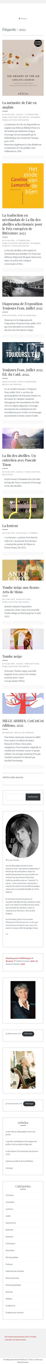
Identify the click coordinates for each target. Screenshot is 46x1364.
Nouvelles (10, 1250)
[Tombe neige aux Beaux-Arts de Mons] (23, 580)
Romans (35, 117)
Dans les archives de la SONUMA (19, 1161)
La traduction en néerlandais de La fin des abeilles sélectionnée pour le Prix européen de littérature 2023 (22, 224)
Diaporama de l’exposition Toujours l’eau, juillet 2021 (22, 305)
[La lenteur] (23, 518)
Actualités (8, 114)
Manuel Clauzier (13, 964)
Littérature (32, 114)
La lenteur (10, 525)
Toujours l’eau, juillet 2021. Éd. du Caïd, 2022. (22, 372)
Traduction (10, 1306)
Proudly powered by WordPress (15, 1360)
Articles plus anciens (12, 777)
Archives (9, 1209)
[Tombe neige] (23, 648)
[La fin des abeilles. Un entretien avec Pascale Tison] (23, 448)
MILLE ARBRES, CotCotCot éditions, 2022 (23, 722)
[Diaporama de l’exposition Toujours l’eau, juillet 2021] (23, 296)
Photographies (27, 315)
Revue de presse (12, 384)
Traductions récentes (15, 120)
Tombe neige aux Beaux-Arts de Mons (21, 589)
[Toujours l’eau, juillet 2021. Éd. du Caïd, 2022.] (23, 362)
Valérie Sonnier (23, 961)
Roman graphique (13, 1285)
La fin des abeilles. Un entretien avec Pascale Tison (19, 460)
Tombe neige (12, 656)
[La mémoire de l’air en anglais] (23, 95)
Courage (9, 1168)
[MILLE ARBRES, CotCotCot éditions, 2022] (23, 713)
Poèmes (33, 533)
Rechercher (33, 797)
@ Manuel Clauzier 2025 (14, 1104)
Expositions (9, 315)
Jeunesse (7, 733)
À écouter (10, 1195)
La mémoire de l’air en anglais (19, 104)
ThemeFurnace (22, 1362)
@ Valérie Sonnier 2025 (13, 1034)
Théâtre (9, 1299)
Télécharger (28, 1034)
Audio (20, 114)
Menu (24, 19)
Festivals (22, 533)
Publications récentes (16, 117)
